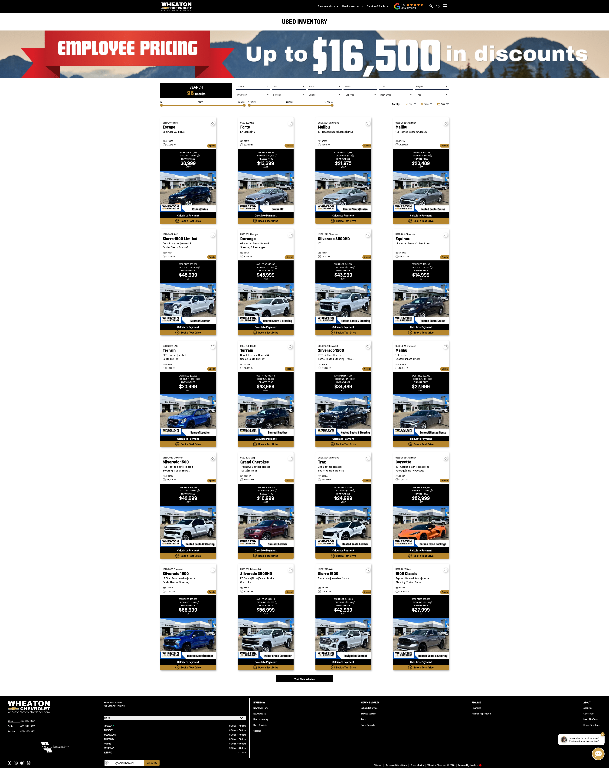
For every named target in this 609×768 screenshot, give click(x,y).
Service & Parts (376, 6)
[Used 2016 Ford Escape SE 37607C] (188, 191)
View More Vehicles (304, 678)
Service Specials (369, 713)
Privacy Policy (417, 765)
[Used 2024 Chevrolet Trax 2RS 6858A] (343, 526)
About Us (588, 707)
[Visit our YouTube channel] (22, 763)
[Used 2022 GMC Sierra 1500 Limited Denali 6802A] (188, 303)
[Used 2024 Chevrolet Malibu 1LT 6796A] (343, 191)
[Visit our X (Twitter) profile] (16, 763)
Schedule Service (369, 707)
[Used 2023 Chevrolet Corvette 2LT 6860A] (421, 526)
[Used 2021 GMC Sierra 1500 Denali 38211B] (343, 638)
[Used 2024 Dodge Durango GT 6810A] (266, 303)
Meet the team (590, 719)
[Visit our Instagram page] (28, 763)
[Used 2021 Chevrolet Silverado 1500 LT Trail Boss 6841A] (343, 415)
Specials (257, 730)
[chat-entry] (598, 754)
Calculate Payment (188, 215)
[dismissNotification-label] (603, 734)
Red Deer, (108, 705)
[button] (304, 54)
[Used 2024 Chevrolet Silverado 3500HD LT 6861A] (266, 638)
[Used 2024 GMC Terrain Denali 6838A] (266, 415)
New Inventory (326, 6)
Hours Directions (591, 725)
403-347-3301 (27, 720)
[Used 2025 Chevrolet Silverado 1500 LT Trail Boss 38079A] (188, 638)
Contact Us (589, 713)
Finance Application (481, 713)
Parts (364, 719)
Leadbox (474, 765)
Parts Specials (368, 725)
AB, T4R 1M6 (119, 705)
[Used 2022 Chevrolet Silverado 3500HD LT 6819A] (343, 303)
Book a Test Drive (191, 220)
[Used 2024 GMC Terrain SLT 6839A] (188, 415)
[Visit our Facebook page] (9, 763)
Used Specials (260, 725)
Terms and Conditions (396, 765)
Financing (476, 707)
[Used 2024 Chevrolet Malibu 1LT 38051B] (421, 415)
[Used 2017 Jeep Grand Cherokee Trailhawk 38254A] (266, 526)
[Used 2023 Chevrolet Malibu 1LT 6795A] (421, 191)
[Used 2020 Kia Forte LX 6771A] (266, 191)
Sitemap (378, 765)
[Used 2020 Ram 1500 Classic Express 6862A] (421, 638)
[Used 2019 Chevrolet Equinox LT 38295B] (421, 303)
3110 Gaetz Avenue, (113, 702)
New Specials (259, 713)
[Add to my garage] (212, 123)
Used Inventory (351, 6)
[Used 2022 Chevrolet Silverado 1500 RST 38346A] (188, 526)
